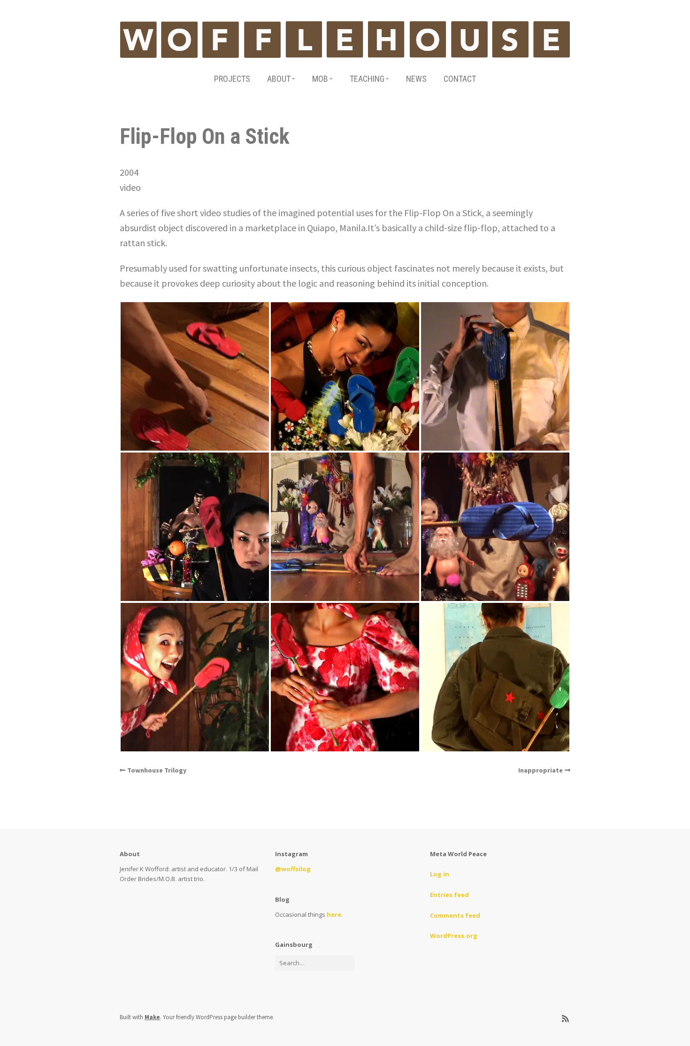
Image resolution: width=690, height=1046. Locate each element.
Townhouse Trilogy (156, 770)
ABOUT (279, 79)
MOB (320, 79)
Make (152, 1017)
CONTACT (460, 79)
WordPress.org (453, 935)
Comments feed (455, 915)
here (334, 914)
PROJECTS (232, 79)
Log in (439, 874)
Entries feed (449, 894)
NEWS (416, 79)
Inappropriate (540, 770)
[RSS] (565, 1019)
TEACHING (367, 79)
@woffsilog (293, 869)
